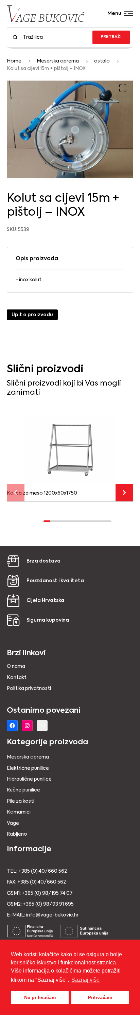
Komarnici (19, 812)
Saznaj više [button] (85, 980)
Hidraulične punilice (29, 779)
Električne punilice (28, 768)
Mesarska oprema (58, 61)
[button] (122, 88)
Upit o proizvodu (32, 315)
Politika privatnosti (29, 688)
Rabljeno (17, 834)
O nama (16, 666)
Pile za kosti (20, 801)
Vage (13, 823)
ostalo (102, 61)
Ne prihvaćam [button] (40, 997)
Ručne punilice (23, 790)
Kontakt (17, 677)
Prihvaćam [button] (100, 997)
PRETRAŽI (111, 37)
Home (14, 61)
